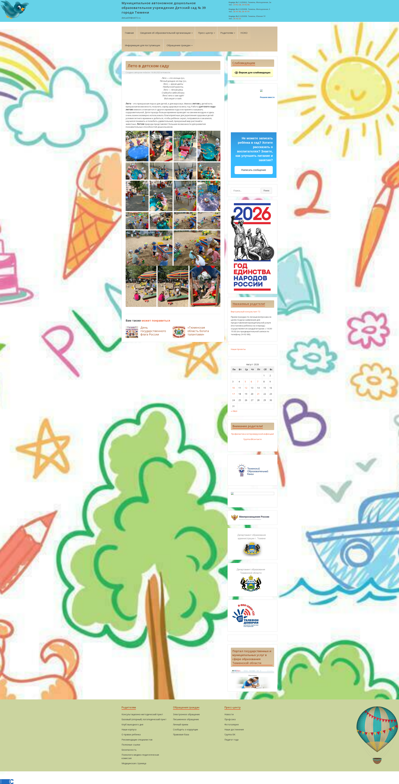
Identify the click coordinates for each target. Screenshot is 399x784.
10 (233, 387)
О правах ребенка (131, 734)
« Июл (234, 411)
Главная (129, 32)
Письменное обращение (186, 719)
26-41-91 (246, 11)
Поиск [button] (266, 190)
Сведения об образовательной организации (165, 32)
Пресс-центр (205, 32)
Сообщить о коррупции (185, 729)
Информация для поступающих (142, 45)
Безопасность (129, 749)
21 (258, 393)
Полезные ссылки (131, 744)
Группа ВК (229, 734)
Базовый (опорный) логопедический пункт (144, 719)
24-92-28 (237, 4)
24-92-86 (246, 4)
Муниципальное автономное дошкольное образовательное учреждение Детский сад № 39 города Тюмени (164, 8)
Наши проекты (238, 349)
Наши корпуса (129, 729)
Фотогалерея (231, 724)
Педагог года (231, 739)
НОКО (244, 32)
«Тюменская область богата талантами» (198, 331)
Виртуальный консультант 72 (245, 311)
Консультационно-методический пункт (142, 714)
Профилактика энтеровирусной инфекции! (252, 433)
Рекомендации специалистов (137, 739)
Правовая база (181, 734)
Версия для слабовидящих (254, 72)
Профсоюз (230, 719)
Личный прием (180, 724)
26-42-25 (237, 18)
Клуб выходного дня (132, 724)
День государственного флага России (153, 331)
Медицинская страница (134, 763)
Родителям (226, 32)
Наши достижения (234, 729)
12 (246, 387)
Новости (166, 72)
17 (233, 393)
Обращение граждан (178, 45)
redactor (146, 72)
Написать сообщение (253, 170)
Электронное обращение (186, 714)
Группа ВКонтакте (252, 439)
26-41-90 (237, 11)
